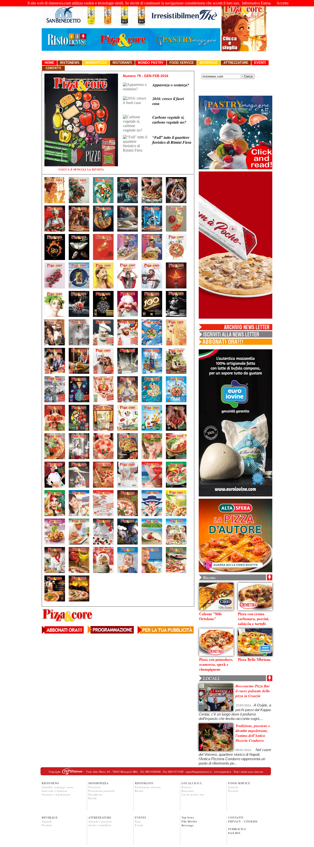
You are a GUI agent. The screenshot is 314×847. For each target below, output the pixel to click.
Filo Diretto (189, 821)
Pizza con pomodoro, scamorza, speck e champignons (216, 664)
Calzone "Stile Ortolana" (210, 616)
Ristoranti (122, 63)
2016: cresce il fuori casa (168, 101)
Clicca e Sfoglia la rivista (81, 169)
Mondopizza (96, 63)
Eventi (260, 63)
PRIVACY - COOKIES (243, 821)
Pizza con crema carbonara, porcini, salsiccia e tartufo (253, 618)
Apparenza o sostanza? (170, 85)
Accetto (282, 3)
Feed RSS (234, 833)
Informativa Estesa (256, 3)
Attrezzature (235, 63)
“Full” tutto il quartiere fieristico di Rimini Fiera (171, 140)
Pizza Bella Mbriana (254, 659)
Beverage (209, 63)
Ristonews (69, 63)
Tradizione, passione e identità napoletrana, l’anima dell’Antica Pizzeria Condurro (253, 733)
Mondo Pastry (151, 63)
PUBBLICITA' (237, 829)
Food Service (182, 63)
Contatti (53, 68)
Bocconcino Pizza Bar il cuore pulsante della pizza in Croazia (253, 690)
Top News (188, 818)
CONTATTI (235, 818)
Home (49, 63)
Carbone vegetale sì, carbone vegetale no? (169, 120)
